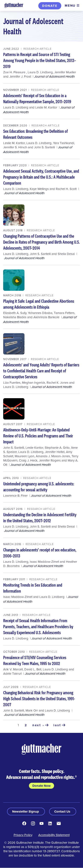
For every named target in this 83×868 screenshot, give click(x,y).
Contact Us (62, 811)
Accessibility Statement (54, 835)
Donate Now (41, 785)
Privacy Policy (23, 835)
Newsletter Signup (26, 811)
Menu (70, 5)
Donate (49, 5)
